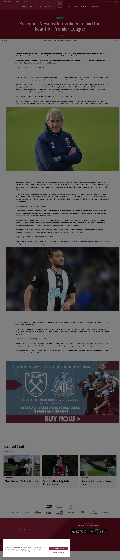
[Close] (66, 543)
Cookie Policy (26, 551)
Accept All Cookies (58, 548)
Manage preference (58, 552)
